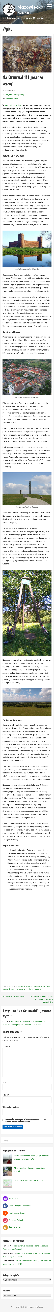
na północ (46, 986)
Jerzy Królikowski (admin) (14, 95)
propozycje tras (8, 989)
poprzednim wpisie (13, 105)
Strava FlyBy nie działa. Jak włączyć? (29, 1180)
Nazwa (6, 1082)
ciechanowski (20, 986)
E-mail (6, 1094)
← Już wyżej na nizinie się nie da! (12, 996)
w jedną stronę (19, 989)
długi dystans (31, 986)
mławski (39, 986)
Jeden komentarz (11, 99)
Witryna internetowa (11, 1107)
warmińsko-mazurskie (33, 989)
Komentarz (8, 1046)
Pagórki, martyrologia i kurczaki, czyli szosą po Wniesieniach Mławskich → (41, 999)
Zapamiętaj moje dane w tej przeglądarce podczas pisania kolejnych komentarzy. (25, 1120)
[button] (50, 4)
